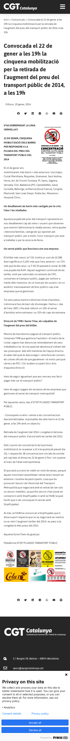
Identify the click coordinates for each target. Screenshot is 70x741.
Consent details (11, 713)
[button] (18, 113)
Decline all (35, 730)
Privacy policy (40, 713)
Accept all (35, 722)
